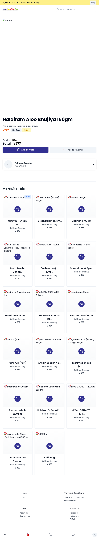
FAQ (25, 497)
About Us (24, 513)
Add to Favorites (75, 150)
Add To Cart (27, 149)
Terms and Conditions (74, 497)
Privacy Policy (70, 500)
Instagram (74, 516)
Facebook (74, 513)
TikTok (72, 519)
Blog (93, 2)
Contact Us (25, 516)
